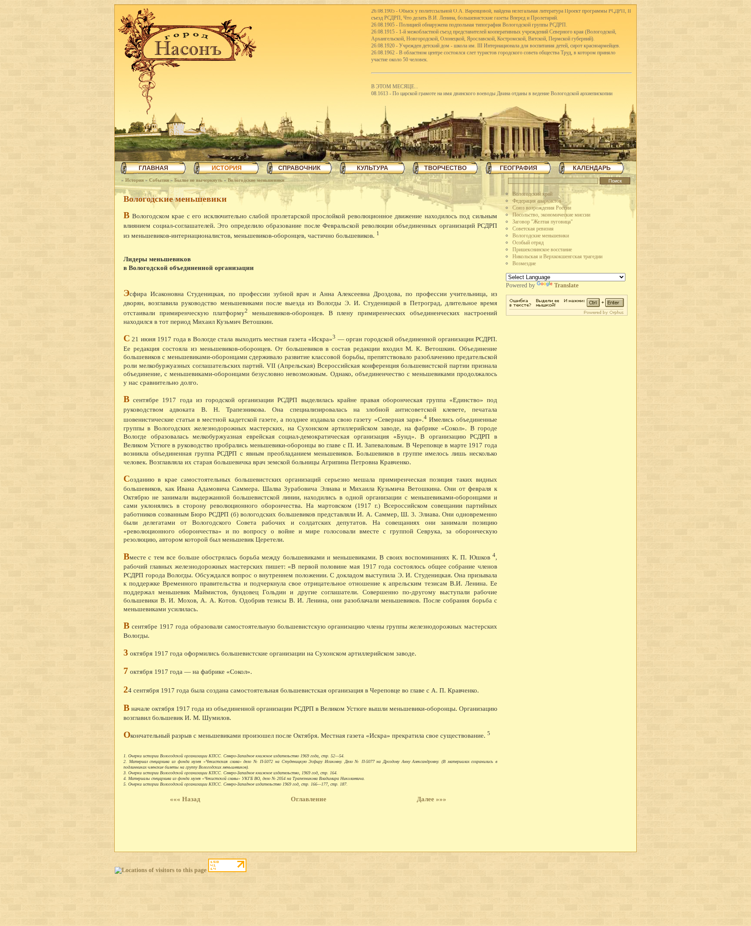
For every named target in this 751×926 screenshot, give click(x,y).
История (134, 180)
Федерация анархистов (537, 201)
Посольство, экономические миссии (551, 215)
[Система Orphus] (567, 313)
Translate (566, 285)
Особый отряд (528, 243)
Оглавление (308, 799)
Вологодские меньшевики (256, 180)
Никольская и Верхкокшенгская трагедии (557, 256)
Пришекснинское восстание (542, 249)
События (159, 180)
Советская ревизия (533, 229)
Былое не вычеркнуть (198, 180)
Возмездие (524, 263)
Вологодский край (532, 194)
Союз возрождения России (541, 208)
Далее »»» (431, 799)
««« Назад (185, 799)
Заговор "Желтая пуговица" (542, 222)
